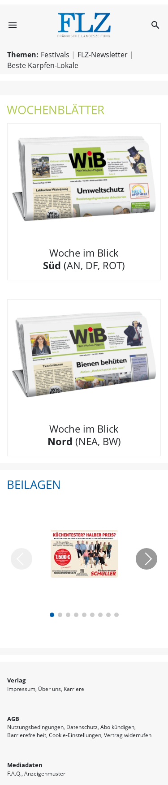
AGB (13, 719)
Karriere (74, 689)
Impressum (21, 689)
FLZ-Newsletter (103, 55)
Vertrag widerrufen (127, 735)
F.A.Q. (14, 773)
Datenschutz (82, 727)
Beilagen (34, 485)
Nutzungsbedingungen (35, 727)
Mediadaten (25, 765)
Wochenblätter (55, 110)
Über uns (49, 689)
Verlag (16, 680)
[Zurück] (21, 559)
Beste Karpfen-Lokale (42, 65)
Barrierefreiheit (26, 735)
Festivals (55, 55)
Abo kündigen (117, 727)
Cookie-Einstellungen (75, 735)
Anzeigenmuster (44, 773)
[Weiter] (146, 559)
